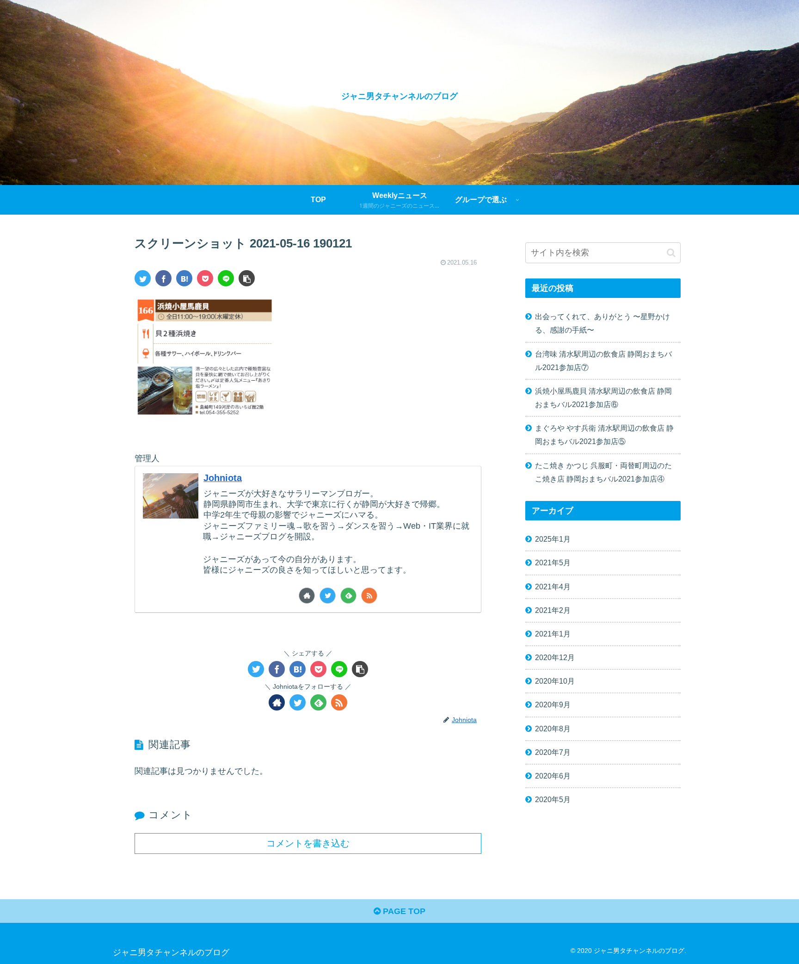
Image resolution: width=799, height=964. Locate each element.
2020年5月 (553, 799)
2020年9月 (553, 704)
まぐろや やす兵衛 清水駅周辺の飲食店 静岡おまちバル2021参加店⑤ (604, 434)
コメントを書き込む (308, 843)
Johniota (222, 478)
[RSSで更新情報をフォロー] (369, 595)
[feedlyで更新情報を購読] (348, 595)
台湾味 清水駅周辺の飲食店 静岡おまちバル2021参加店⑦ (603, 360)
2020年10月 (555, 681)
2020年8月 (553, 728)
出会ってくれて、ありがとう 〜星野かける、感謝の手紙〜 (602, 323)
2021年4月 (553, 586)
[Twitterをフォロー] (328, 595)
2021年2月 (553, 610)
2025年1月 (553, 539)
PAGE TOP (403, 911)
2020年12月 (555, 657)
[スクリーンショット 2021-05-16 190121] (184, 278)
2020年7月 (553, 752)
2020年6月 (553, 776)
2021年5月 (553, 562)
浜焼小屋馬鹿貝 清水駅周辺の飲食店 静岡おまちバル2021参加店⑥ (603, 397)
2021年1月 (553, 634)
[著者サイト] (307, 595)
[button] (671, 252)
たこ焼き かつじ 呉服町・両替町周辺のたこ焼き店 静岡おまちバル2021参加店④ (603, 472)
